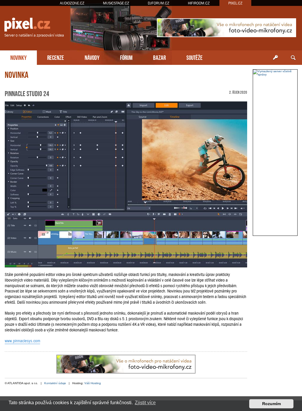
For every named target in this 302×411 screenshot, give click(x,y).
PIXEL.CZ (235, 3)
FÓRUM (126, 57)
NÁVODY (92, 57)
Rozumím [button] (271, 403)
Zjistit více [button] (145, 402)
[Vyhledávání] (293, 57)
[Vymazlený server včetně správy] (275, 73)
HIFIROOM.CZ (199, 3)
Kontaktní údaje (55, 383)
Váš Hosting (92, 383)
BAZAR (159, 57)
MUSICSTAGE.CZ (116, 3)
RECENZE (55, 57)
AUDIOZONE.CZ (72, 3)
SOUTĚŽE (194, 57)
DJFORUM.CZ (158, 3)
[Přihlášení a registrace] (275, 57)
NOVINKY (18, 57)
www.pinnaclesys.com (22, 340)
